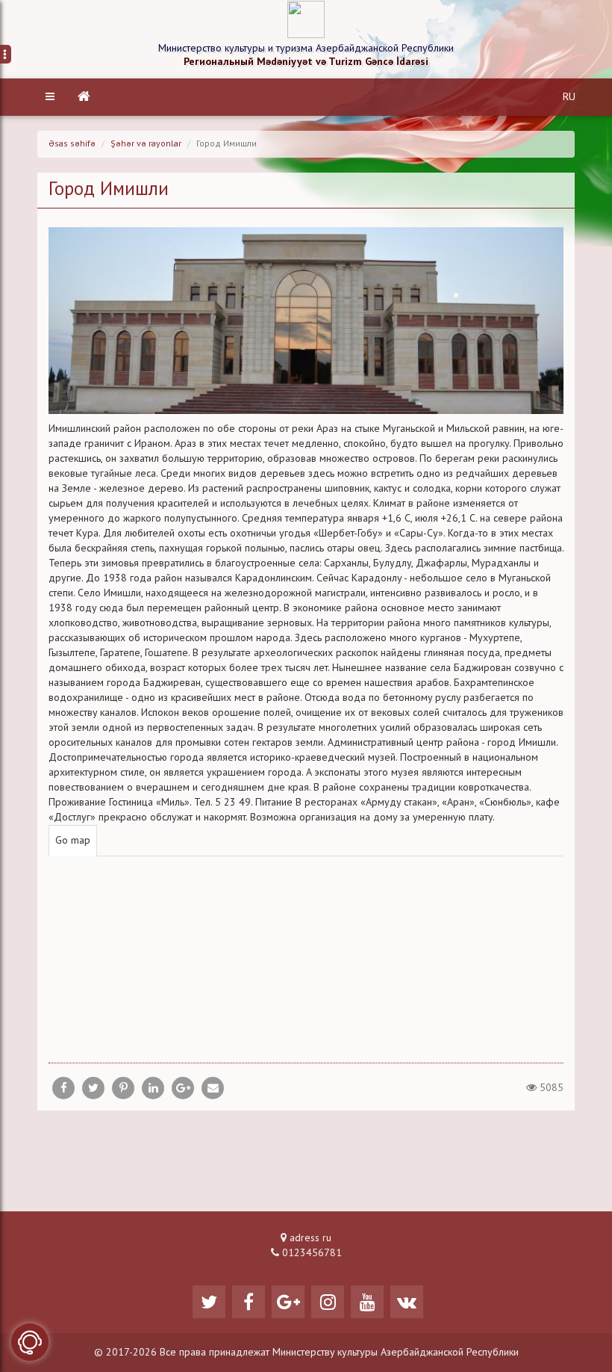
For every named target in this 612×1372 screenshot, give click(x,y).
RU (569, 97)
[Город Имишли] (213, 1088)
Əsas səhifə (72, 144)
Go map (72, 840)
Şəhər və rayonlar (145, 144)
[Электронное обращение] (30, 1342)
